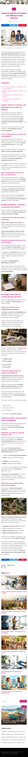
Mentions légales (14, 753)
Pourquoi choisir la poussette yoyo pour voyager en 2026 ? (13, 737)
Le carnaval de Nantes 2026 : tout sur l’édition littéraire (12, 742)
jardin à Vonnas (7, 467)
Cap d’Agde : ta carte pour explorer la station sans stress (13, 721)
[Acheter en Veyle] (14, 2)
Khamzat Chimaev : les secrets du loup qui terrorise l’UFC (13, 739)
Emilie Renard (10, 565)
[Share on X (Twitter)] (14, 25)
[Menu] (2, 2)
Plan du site (7, 753)
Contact (2, 753)
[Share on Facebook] (5, 25)
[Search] (26, 2)
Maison (14, 9)
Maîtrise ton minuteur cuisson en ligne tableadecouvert (12, 734)
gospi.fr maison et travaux (16, 165)
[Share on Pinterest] (22, 25)
